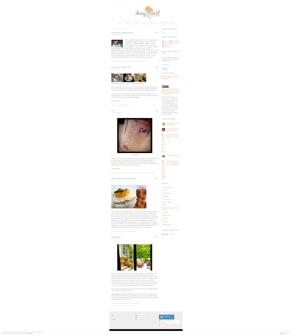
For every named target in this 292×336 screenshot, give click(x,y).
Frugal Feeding (165, 196)
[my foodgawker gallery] (118, 315)
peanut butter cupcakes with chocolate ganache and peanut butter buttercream (173, 163)
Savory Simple (165, 218)
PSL (113, 110)
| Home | (120, 22)
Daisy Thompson (174, 89)
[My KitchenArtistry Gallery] (143, 315)
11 (156, 32)
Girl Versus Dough (166, 199)
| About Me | (127, 22)
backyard (136, 303)
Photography (118, 61)
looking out (116, 237)
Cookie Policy (30, 333)
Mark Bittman (165, 212)
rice (135, 231)
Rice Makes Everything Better (123, 178)
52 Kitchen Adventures (167, 187)
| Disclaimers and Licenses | (140, 22)
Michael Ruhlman (166, 215)
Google (113, 319)
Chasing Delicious (166, 193)
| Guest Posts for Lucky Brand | (167, 22)
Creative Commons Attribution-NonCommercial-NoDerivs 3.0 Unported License (171, 92)
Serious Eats (165, 221)
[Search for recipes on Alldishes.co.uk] (140, 319)
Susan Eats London (166, 224)
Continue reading (116, 100)
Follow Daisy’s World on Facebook (170, 77)
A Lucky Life (165, 190)
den (139, 303)
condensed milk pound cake (173, 155)
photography (136, 61)
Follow (165, 68)
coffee (128, 105)
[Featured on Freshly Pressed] (166, 319)
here (140, 46)
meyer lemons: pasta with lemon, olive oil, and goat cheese (173, 136)
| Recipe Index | (153, 22)
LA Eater (164, 205)
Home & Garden (119, 303)
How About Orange (166, 202)
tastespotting (142, 61)
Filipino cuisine (130, 231)
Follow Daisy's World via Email (170, 52)
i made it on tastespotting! (122, 33)
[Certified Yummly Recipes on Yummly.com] (169, 322)
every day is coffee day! (121, 67)
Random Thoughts (125, 61)
